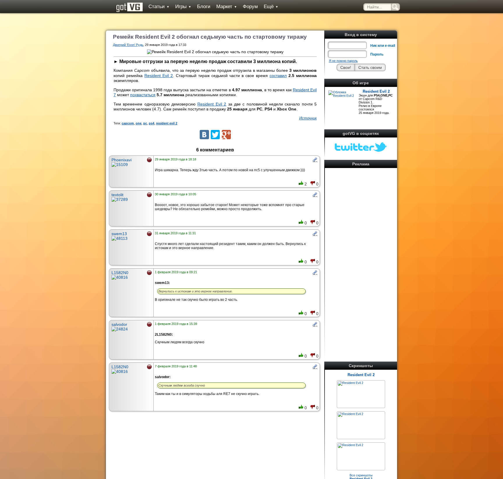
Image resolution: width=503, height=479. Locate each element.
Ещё (271, 6)
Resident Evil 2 (376, 91)
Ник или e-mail (382, 46)
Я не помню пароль (343, 60)
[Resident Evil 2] (350, 383)
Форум (250, 6)
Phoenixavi (121, 160)
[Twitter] (215, 134)
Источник (308, 118)
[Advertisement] (361, 257)
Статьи (158, 6)
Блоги (203, 6)
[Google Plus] (226, 134)
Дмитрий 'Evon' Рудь (128, 45)
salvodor (119, 324)
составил (278, 75)
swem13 (119, 233)
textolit (117, 194)
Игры (183, 6)
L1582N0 (119, 272)
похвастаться (142, 94)
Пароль (376, 54)
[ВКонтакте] (204, 134)
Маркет (226, 6)
